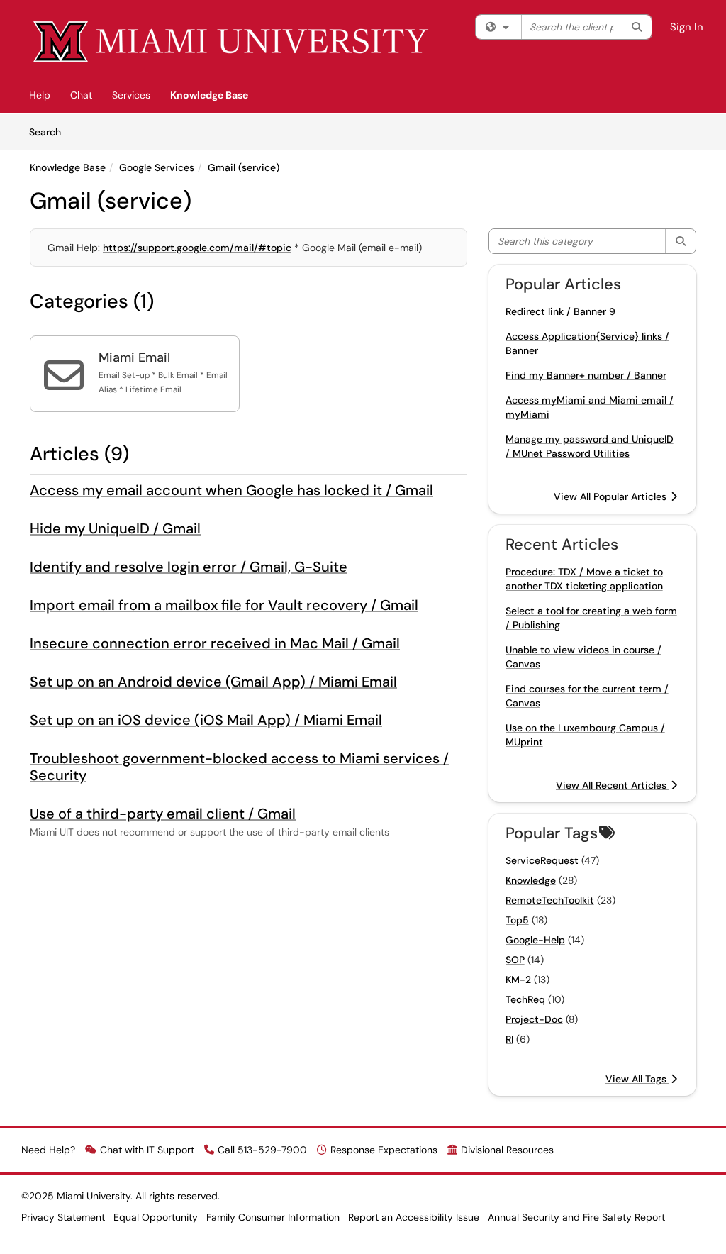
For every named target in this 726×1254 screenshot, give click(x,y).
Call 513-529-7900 (262, 1149)
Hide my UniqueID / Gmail (115, 528)
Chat (81, 95)
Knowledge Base (209, 95)
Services (131, 95)
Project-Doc (534, 1019)
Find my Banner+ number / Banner (586, 375)
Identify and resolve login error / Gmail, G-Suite (188, 566)
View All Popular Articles (611, 496)
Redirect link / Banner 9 (560, 311)
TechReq (525, 999)
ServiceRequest (542, 860)
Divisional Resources (507, 1149)
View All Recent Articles (612, 785)
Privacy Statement (63, 1217)
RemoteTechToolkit (550, 900)
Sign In (686, 27)
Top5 (517, 920)
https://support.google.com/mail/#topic (197, 247)
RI (509, 1039)
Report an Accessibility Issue (413, 1217)
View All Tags (637, 1078)
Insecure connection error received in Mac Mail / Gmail (215, 643)
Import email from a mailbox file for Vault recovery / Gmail (224, 605)
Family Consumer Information (273, 1217)
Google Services (156, 167)
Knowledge (531, 880)
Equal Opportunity (155, 1217)
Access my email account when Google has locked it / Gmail (231, 490)
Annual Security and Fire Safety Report (576, 1217)
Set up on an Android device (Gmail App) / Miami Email (213, 681)
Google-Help (535, 939)
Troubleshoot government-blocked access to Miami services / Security (239, 766)
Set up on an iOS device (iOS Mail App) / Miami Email (206, 720)
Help (39, 95)
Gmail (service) (243, 167)
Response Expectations (383, 1149)
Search (50, 131)
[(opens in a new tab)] (231, 42)
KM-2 (518, 979)
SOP (515, 959)
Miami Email (134, 357)
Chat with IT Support (147, 1149)
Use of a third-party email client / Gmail (163, 813)
